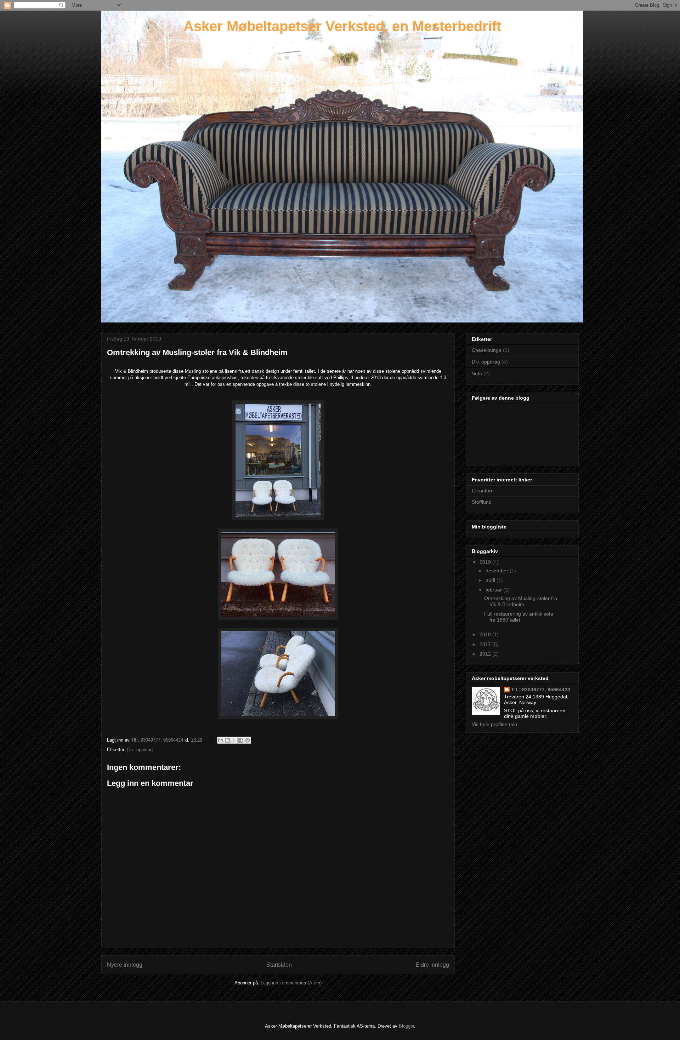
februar (494, 590)
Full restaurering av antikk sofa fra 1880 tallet (518, 617)
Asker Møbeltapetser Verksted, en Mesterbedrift (342, 26)
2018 (486, 634)
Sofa (477, 373)
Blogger (406, 1026)
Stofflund (482, 502)
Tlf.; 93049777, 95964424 (540, 689)
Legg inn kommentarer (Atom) (291, 982)
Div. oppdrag (140, 749)
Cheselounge (487, 350)
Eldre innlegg (432, 965)
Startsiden (279, 965)
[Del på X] (234, 740)
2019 (486, 562)
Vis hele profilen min (494, 724)
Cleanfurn (483, 490)
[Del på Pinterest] (247, 740)
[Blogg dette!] (227, 740)
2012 (486, 654)
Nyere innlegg (124, 965)
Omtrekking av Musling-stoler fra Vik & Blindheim (520, 601)
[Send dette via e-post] (220, 740)
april (491, 580)
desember (498, 570)
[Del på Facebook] (240, 740)
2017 (486, 644)
